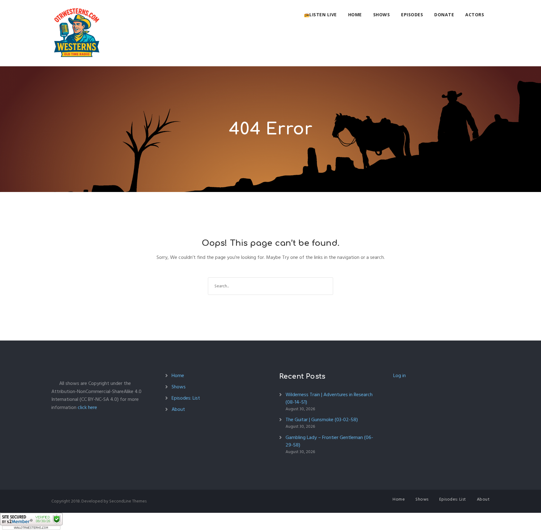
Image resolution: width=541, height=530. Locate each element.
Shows (381, 15)
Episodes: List (186, 398)
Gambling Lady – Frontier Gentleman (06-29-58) (329, 441)
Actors (474, 15)
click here (87, 407)
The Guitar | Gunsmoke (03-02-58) (322, 420)
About (178, 409)
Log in (399, 375)
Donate (444, 15)
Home (355, 15)
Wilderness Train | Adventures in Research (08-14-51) (329, 398)
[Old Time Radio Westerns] (76, 33)
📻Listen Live (320, 15)
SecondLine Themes (128, 501)
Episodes (412, 15)
